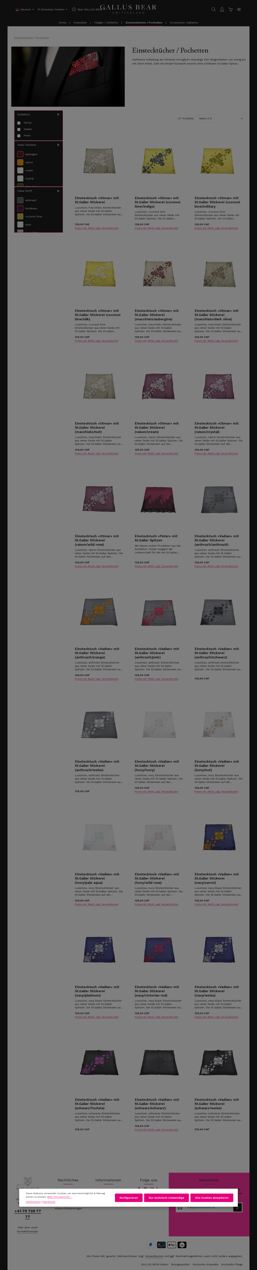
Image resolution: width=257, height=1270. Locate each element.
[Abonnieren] (237, 1207)
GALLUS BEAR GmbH (154, 1264)
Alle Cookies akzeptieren (212, 1197)
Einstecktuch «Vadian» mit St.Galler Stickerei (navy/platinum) (97, 991)
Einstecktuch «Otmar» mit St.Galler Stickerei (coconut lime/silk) (98, 315)
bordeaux (31, 208)
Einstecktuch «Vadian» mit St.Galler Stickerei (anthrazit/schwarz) (217, 653)
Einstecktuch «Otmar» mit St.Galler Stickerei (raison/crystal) (217, 427)
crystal (29, 178)
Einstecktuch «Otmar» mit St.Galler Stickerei (97, 200)
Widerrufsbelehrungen (68, 1208)
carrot (29, 162)
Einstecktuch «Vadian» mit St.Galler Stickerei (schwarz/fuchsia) (97, 1104)
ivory (28, 224)
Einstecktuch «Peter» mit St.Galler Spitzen (156, 538)
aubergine (31, 154)
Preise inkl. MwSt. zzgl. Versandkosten (97, 228)
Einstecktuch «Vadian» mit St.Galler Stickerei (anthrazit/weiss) (97, 765)
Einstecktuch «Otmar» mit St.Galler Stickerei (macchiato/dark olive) (217, 315)
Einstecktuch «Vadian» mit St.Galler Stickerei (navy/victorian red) (157, 991)
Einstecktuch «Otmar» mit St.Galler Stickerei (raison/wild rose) (97, 540)
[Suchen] (213, 9)
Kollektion (23, 114)
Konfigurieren (129, 1197)
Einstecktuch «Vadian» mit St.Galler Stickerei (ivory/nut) (217, 765)
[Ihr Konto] (222, 9)
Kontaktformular (27, 1231)
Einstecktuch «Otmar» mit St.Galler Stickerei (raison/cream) (157, 427)
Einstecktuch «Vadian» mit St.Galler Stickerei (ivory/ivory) (157, 765)
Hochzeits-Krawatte (205, 1264)
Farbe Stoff (24, 190)
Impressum (49, 1201)
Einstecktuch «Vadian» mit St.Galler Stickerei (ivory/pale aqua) (97, 878)
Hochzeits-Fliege (232, 1264)
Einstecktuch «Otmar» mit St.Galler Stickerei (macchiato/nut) (97, 427)
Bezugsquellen (180, 1264)
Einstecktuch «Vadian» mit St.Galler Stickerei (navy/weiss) (217, 991)
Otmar (28, 122)
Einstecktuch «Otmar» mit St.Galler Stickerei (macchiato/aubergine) (157, 315)
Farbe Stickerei (26, 144)
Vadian (28, 129)
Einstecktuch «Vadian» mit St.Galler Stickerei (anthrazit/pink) (157, 653)
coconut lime (33, 216)
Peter (27, 135)
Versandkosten (154, 1256)
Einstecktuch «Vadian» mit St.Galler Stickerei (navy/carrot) (217, 878)
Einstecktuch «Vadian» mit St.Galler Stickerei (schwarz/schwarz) (157, 1104)
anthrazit (30, 200)
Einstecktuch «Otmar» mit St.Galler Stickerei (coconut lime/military (217, 202)
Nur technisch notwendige (166, 1197)
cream (29, 170)
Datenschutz (33, 1201)
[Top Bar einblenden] (239, 9)
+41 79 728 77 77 (27, 1214)
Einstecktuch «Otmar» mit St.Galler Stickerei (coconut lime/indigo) (157, 202)
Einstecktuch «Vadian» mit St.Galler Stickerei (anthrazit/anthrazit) (217, 540)
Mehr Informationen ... (59, 1196)
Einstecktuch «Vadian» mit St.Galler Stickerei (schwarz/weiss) (217, 1104)
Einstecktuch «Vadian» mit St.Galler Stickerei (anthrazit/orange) (97, 653)
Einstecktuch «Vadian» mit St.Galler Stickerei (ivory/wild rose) (157, 878)
